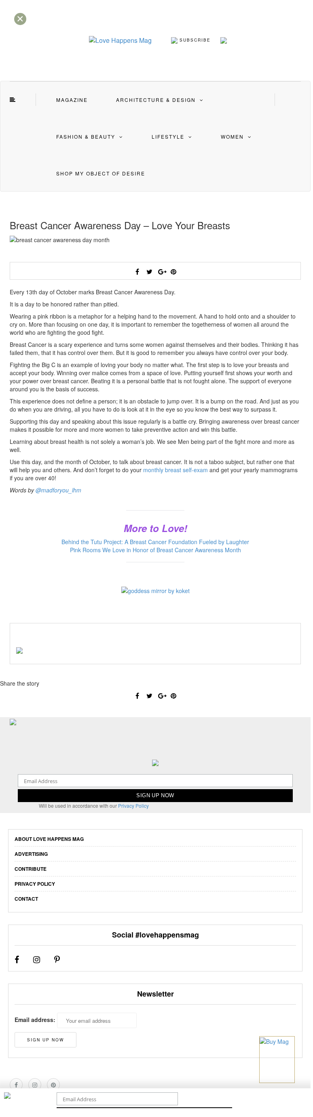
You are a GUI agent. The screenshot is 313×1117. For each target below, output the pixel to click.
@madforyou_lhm (58, 490)
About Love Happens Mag (49, 839)
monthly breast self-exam (175, 470)
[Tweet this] (149, 271)
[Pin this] (173, 271)
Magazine (72, 99)
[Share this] (137, 271)
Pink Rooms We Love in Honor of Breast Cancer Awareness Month (155, 550)
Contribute (31, 868)
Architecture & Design (156, 99)
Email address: (35, 1020)
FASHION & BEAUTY (85, 136)
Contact (26, 898)
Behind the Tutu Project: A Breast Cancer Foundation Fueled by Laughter (155, 542)
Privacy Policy (133, 805)
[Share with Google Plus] (161, 271)
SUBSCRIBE (194, 39)
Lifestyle (168, 136)
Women (232, 136)
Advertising (31, 853)
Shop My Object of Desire (100, 173)
